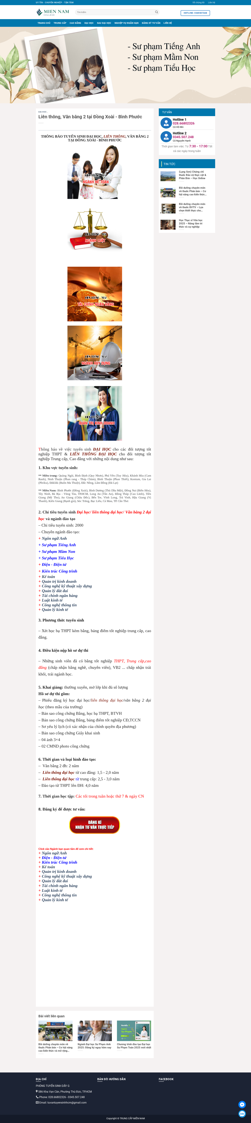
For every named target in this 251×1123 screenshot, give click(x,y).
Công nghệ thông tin (59, 605)
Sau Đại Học (104, 23)
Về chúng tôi (198, 2)
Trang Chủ (44, 23)
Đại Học (89, 23)
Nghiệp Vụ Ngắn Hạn (127, 23)
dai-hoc (42, 112)
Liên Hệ (168, 23)
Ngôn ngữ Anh (54, 538)
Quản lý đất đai (55, 591)
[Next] (242, 65)
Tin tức (169, 164)
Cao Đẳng (75, 23)
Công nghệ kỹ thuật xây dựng (67, 586)
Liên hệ (211, 2)
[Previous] (9, 65)
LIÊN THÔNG (114, 136)
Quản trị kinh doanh (59, 581)
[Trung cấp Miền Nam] (53, 12)
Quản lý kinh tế (55, 609)
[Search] (156, 12)
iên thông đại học (60, 772)
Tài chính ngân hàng (60, 595)
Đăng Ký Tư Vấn (151, 23)
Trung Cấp (60, 23)
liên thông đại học (107, 700)
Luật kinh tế (52, 600)
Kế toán (48, 576)
